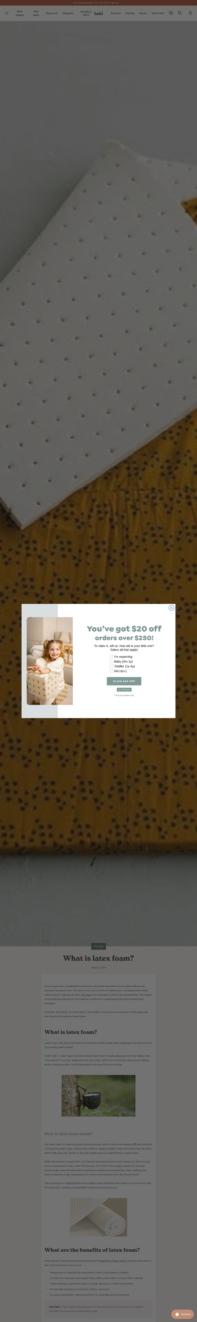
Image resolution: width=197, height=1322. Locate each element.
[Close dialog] (171, 608)
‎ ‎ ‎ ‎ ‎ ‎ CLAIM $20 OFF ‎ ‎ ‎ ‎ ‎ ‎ (124, 681)
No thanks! (124, 689)
